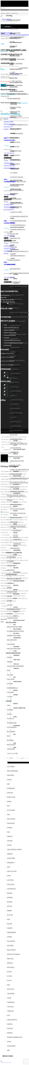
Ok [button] (4, 449)
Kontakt (6, 337)
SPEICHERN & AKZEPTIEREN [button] (10, 616)
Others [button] (3, 603)
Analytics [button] (3, 568)
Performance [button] (5, 550)
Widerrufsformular (10, 332)
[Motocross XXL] (6, 1063)
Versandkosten (15, 74)
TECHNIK (5, 34)
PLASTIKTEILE (12, 34)
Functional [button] (4, 532)
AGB (5, 325)
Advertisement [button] (5, 586)
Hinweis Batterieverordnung (13, 343)
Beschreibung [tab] (9, 85)
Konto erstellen (23, 103)
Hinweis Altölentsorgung (12, 340)
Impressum (7, 345)
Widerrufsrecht (9, 330)
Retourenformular (10, 335)
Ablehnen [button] (7, 449)
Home (2, 33)
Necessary (6, 512)
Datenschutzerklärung (11, 327)
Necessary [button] (4, 509)
